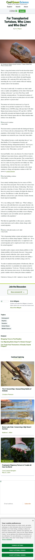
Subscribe (28, 503)
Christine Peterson (7, 394)
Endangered (5, 318)
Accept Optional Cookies (17, 555)
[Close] (33, 520)
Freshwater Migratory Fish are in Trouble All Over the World (16, 466)
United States (6, 326)
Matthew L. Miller (7, 432)
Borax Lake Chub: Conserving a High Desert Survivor (16, 428)
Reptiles (4, 320)
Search (18, 6)
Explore (9, 6)
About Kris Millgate (15, 307)
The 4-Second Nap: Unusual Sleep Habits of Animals (16, 390)
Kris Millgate (18, 28)
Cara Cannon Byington (9, 470)
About (26, 6)
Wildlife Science (6, 328)
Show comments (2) (16, 292)
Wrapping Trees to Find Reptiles (11, 339)
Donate (22, 11)
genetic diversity (10, 171)
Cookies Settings (17, 545)
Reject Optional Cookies (17, 550)
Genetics (4, 323)
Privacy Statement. (7, 539)
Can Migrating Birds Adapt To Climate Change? (16, 342)
